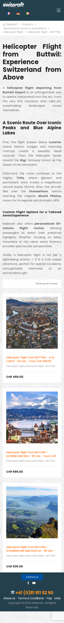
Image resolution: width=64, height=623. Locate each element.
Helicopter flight (15, 366)
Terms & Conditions (31, 598)
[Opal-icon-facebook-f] (28, 583)
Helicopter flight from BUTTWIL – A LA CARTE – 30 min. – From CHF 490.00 (30, 359)
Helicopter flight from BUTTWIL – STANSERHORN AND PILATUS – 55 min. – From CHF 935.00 (30, 550)
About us (9, 598)
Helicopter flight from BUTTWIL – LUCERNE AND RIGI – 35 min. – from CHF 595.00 (31, 456)
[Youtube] (34, 583)
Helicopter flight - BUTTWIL (40, 366)
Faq (49, 598)
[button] (32, 577)
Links (57, 598)
